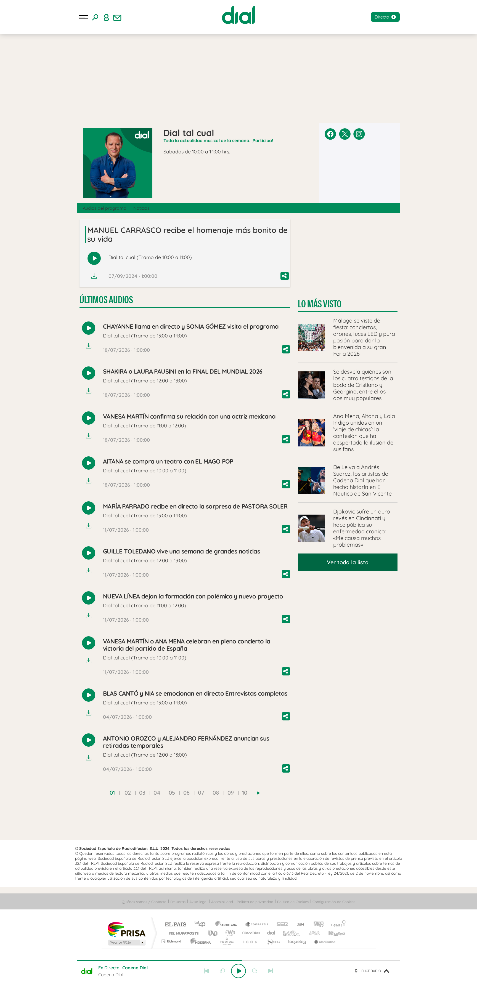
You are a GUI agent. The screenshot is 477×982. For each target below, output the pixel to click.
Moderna (199, 941)
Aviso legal (198, 901)
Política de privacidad (255, 901)
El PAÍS (175, 924)
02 (127, 792)
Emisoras (178, 901)
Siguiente (270, 971)
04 (156, 792)
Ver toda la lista (348, 562)
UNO (213, 933)
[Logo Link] (238, 15)
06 (186, 792)
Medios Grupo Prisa (126, 942)
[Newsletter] (117, 17)
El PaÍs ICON (250, 941)
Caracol (336, 924)
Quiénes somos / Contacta (144, 901)
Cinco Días (250, 933)
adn (316, 924)
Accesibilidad (222, 901)
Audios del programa (104, 208)
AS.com (298, 924)
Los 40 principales (202, 924)
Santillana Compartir (257, 924)
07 (201, 792)
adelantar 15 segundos (254, 971)
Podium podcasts (226, 941)
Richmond (172, 941)
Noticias (141, 208)
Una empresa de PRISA (126, 929)
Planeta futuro (312, 933)
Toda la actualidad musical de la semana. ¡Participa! (218, 140)
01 (112, 792)
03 (142, 792)
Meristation (324, 941)
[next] (258, 793)
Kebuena (331, 933)
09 (230, 792)
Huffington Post (183, 933)
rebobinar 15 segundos (222, 971)
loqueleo (297, 941)
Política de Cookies (293, 901)
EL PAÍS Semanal (291, 933)
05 (172, 792)
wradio (229, 933)
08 (216, 792)
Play (238, 971)
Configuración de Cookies (333, 901)
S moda (273, 941)
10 (244, 792)
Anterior (206, 971)
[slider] (238, 960)
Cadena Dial (271, 933)
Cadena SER (280, 924)
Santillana (228, 924)
